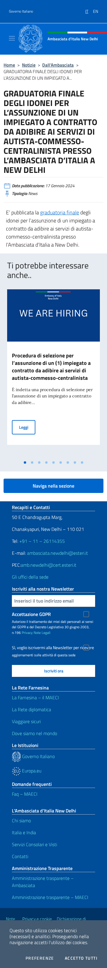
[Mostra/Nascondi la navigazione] (11, 38)
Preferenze (40, 958)
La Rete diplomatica (31, 709)
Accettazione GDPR (31, 614)
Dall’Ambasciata (58, 65)
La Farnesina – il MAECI (35, 697)
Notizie (29, 65)
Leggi (27, 427)
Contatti (20, 856)
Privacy (27, 632)
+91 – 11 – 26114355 (41, 541)
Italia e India (24, 832)
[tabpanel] (53, 373)
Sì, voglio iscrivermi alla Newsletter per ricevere (53, 647)
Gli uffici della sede (30, 576)
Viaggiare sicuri (26, 721)
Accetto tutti (81, 958)
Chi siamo (21, 820)
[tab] (25, 462)
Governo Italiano (21, 11)
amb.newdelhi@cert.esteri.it (48, 564)
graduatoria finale (59, 212)
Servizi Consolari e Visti (34, 844)
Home (9, 65)
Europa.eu (31, 770)
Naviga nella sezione (53, 485)
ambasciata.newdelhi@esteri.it (57, 553)
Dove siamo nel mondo (34, 733)
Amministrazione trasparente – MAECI (50, 897)
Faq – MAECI (24, 794)
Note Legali (42, 632)
